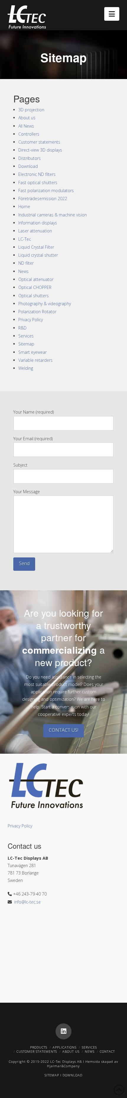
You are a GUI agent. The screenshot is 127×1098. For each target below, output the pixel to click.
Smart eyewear (32, 352)
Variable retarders (35, 360)
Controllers (28, 134)
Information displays (37, 223)
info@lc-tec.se (27, 902)
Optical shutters (33, 295)
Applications (64, 1047)
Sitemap (26, 344)
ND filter (26, 263)
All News (26, 126)
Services (26, 336)
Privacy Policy (30, 319)
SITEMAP (52, 1075)
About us (26, 117)
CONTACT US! (63, 730)
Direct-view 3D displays (40, 150)
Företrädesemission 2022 (42, 198)
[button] (111, 14)
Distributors (29, 158)
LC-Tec (24, 239)
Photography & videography (44, 303)
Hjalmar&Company (63, 1066)
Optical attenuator (35, 279)
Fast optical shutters (37, 182)
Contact (107, 1051)
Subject (20, 465)
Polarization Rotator (37, 311)
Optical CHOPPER (34, 287)
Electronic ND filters (37, 174)
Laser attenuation (35, 231)
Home (24, 206)
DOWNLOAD (72, 1075)
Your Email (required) (33, 438)
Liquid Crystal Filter (36, 247)
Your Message (26, 491)
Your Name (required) (33, 412)
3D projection (31, 109)
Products (38, 1047)
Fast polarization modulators (46, 190)
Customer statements (39, 142)
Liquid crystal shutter (38, 255)
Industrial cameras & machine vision (52, 215)
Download (28, 166)
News (23, 271)
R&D (22, 328)
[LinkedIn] (63, 1031)
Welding (25, 368)
